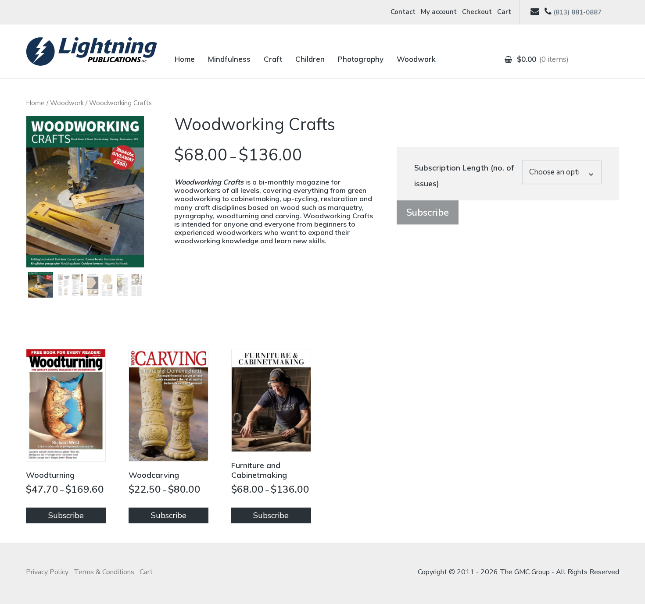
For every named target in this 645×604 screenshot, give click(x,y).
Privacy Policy (47, 572)
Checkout (477, 11)
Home (185, 59)
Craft (273, 59)
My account (439, 11)
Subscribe (427, 212)
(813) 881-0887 (577, 12)
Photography (360, 59)
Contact (403, 11)
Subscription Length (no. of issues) (464, 176)
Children (310, 59)
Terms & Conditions (104, 572)
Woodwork (416, 59)
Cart (504, 11)
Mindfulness (229, 59)
